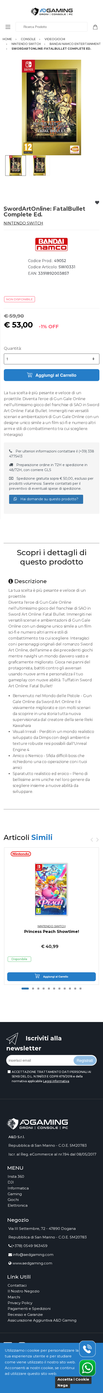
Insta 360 (16, 1176)
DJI (11, 1182)
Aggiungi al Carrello (55, 375)
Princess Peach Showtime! (51, 931)
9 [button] (70, 989)
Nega (62, 1385)
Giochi (13, 1199)
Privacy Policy (20, 1303)
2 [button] (33, 989)
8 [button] (65, 989)
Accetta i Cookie (73, 1379)
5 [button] (49, 989)
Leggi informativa (56, 1081)
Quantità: (13, 348)
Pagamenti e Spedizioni (29, 1308)
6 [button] (54, 989)
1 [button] (25, 989)
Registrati (85, 1060)
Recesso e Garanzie (25, 1314)
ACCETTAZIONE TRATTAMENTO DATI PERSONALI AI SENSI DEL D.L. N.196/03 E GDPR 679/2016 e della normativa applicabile (51, 1076)
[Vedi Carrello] (97, 26)
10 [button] (75, 989)
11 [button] (80, 989)
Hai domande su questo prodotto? (48, 499)
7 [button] (59, 989)
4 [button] (44, 989)
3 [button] (38, 989)
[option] (51, 107)
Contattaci (17, 1285)
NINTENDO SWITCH (23, 223)
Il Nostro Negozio (24, 1291)
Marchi (14, 1297)
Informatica (18, 1188)
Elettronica (18, 1205)
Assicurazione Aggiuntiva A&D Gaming (42, 1320)
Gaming (15, 1194)
